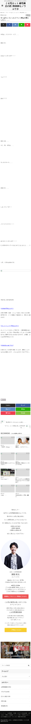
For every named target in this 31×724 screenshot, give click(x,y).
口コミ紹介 (5, 696)
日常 (3, 701)
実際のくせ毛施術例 (9, 714)
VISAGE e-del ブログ (7, 345)
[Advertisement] (15, 375)
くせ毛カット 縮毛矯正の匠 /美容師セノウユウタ (15, 6)
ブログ (3, 399)
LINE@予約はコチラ (7, 308)
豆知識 (4, 706)
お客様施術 (6, 687)
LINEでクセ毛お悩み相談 (22, 713)
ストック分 (14, 716)
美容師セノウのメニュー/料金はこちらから (15, 596)
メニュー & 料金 (18, 714)
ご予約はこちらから (15, 630)
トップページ (3, 713)
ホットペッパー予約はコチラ (10, 326)
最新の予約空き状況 (22, 716)
